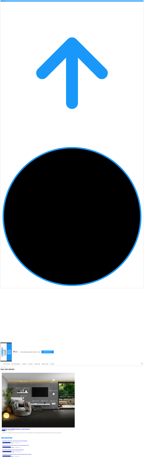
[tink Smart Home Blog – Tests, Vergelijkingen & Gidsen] (6, 352)
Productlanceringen (6, 442)
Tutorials (3, 430)
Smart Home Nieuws (6, 447)
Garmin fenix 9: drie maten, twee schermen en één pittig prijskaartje (14, 440)
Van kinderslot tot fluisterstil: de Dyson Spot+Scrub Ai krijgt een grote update (16, 454)
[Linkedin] (141, 341)
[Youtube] (143, 341)
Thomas (12, 447)
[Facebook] (138, 341)
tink (6, 430)
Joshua (12, 442)
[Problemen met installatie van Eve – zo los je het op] (38, 400)
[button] (142, 363)
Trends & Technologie (6, 451)
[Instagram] (139, 341)
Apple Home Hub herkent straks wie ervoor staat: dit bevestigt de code (15, 445)
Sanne (12, 456)
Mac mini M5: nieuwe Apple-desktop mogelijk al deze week (13, 449)
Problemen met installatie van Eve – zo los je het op (16, 429)
